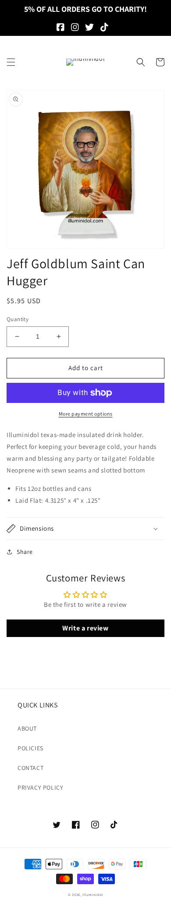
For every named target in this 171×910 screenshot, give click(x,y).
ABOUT (27, 728)
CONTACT (30, 768)
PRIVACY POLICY (40, 787)
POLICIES (30, 748)
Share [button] (25, 552)
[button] (11, 62)
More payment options (86, 413)
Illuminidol (92, 894)
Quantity (17, 319)
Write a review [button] (85, 628)
